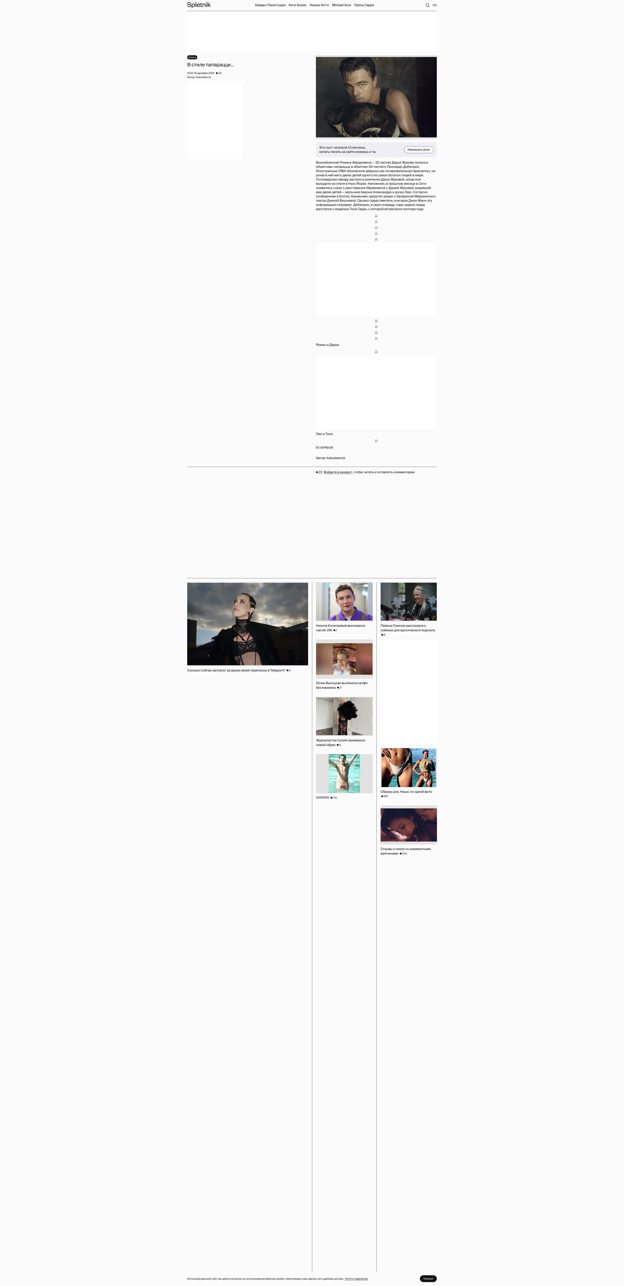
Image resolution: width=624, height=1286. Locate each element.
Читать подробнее (356, 1278)
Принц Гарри (364, 5)
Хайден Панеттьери (270, 5)
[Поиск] (427, 5)
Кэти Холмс (298, 5)
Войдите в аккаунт (338, 472)
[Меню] (435, 5)
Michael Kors (341, 5)
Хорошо (428, 1278)
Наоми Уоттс (319, 5)
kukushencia (336, 458)
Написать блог (419, 150)
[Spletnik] (199, 5)
